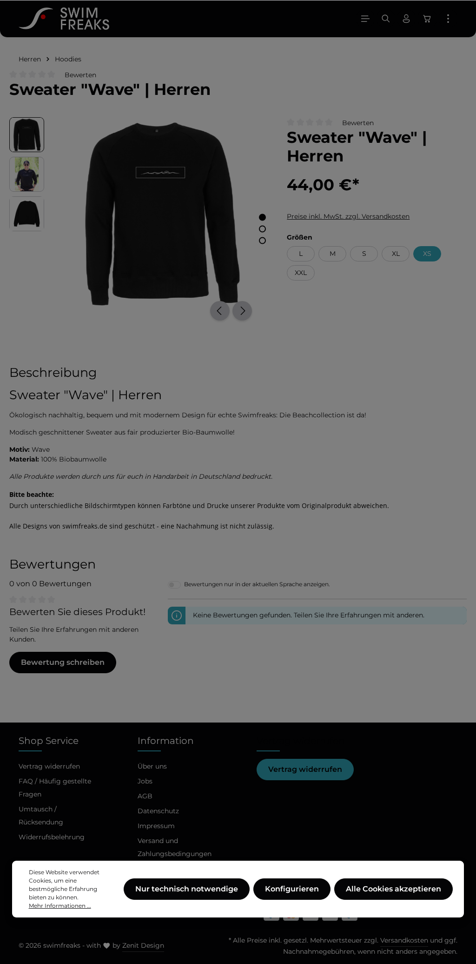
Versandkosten (404, 940)
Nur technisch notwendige (186, 888)
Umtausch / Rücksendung (41, 815)
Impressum (156, 826)
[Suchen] (386, 18)
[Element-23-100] (160, 213)
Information (166, 740)
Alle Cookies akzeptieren (393, 888)
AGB (145, 796)
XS (427, 253)
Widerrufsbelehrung (52, 837)
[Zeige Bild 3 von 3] (262, 240)
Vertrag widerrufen (305, 769)
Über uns (152, 766)
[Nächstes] (242, 311)
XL (396, 253)
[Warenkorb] (427, 18)
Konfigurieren (292, 888)
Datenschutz (158, 811)
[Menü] (365, 18)
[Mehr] (448, 18)
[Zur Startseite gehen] (64, 18)
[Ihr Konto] (406, 18)
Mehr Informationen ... (60, 905)
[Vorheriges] (220, 311)
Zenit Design (143, 945)
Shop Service (49, 740)
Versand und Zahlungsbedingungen (175, 847)
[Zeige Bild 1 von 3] (262, 217)
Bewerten (80, 75)
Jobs (145, 781)
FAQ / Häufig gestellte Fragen (55, 787)
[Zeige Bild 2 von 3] (262, 228)
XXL (301, 272)
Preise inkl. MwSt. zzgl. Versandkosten (348, 216)
